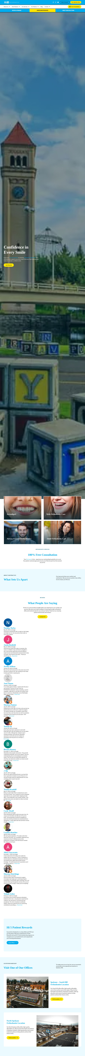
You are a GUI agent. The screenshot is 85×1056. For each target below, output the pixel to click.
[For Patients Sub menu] (38, 6)
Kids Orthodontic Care (56, 514)
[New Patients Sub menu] (19, 6)
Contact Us (42, 616)
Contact (46, 6)
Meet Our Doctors (68, 10)
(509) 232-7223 (76, 2)
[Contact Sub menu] (49, 6)
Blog (42, 6)
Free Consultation (75, 6)
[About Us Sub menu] (9, 6)
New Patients (15, 6)
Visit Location (56, 999)
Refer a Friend (16, 10)
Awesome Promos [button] (42, 10)
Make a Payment (64, 2)
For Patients (34, 6)
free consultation (13, 257)
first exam (28, 559)
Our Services (25, 6)
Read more (14, 656)
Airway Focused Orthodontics (19, 539)
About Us (6, 6)
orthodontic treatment (30, 257)
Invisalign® (11, 514)
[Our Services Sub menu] (28, 6)
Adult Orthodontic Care (56, 539)
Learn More (12, 942)
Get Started (9, 265)
